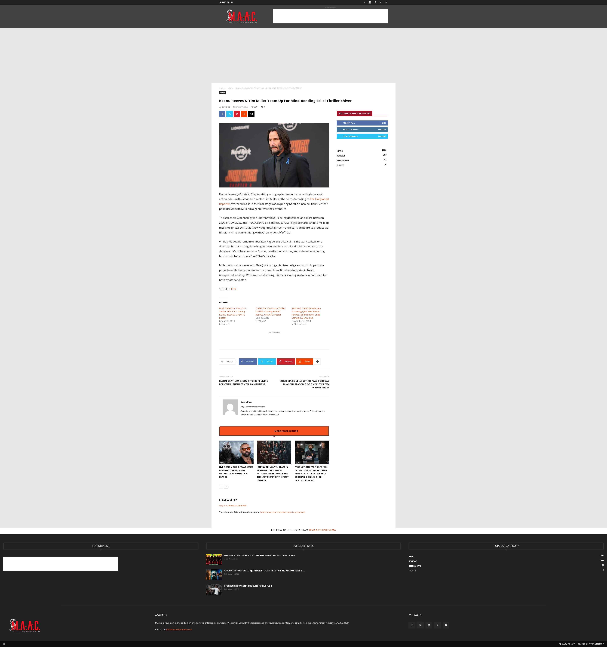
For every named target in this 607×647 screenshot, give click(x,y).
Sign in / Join (226, 2)
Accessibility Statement (591, 644)
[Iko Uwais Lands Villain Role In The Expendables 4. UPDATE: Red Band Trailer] (214, 559)
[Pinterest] (375, 2)
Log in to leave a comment (232, 505)
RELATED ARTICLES (260, 430)
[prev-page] (221, 487)
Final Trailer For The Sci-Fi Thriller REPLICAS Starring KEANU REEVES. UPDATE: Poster (232, 313)
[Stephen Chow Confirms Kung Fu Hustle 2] (214, 589)
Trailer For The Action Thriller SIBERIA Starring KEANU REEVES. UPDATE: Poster (270, 311)
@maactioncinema (322, 529)
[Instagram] (370, 2)
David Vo (226, 107)
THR (233, 289)
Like (384, 123)
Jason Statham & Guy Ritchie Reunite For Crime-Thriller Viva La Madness (243, 382)
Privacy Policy (567, 644)
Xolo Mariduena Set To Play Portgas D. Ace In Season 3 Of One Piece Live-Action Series (304, 384)
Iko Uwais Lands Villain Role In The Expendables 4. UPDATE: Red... (260, 555)
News (230, 88)
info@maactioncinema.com (179, 629)
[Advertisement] (330, 16)
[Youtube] (385, 2)
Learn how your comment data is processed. (283, 512)
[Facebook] (364, 2)
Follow (382, 129)
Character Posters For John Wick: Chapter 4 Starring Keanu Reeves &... (264, 570)
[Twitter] (380, 2)
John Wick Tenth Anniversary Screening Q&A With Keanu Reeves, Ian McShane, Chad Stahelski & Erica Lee (306, 313)
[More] (317, 361)
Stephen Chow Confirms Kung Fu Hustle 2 (248, 585)
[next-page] (226, 487)
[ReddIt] (244, 114)
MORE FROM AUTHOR (286, 430)
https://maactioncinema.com (253, 407)
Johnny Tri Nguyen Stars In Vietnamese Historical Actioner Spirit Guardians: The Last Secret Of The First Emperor (273, 474)
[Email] (251, 114)
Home (222, 88)
